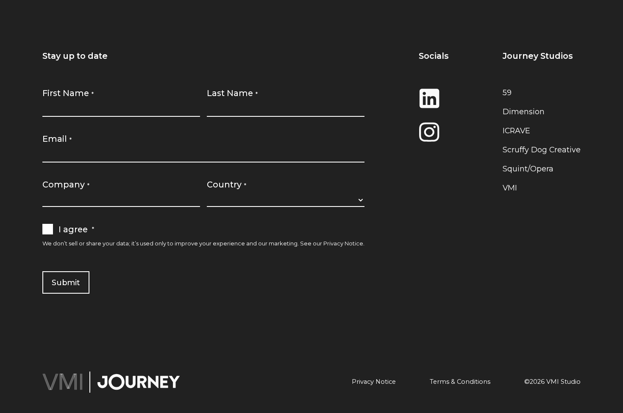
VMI (510, 187)
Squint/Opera (528, 168)
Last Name (232, 93)
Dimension (524, 111)
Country (226, 184)
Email (57, 139)
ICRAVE (516, 130)
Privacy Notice (343, 243)
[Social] (434, 98)
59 (507, 92)
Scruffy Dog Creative (542, 149)
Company (65, 184)
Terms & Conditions (460, 382)
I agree (76, 229)
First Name (68, 93)
